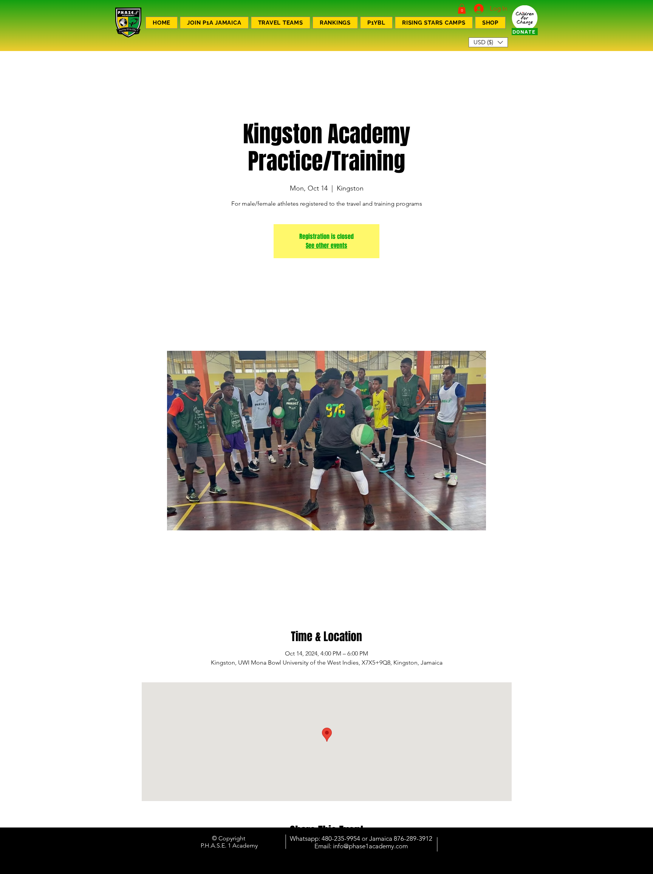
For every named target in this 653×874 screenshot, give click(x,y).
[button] (462, 9)
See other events (326, 245)
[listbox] (488, 42)
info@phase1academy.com (370, 846)
